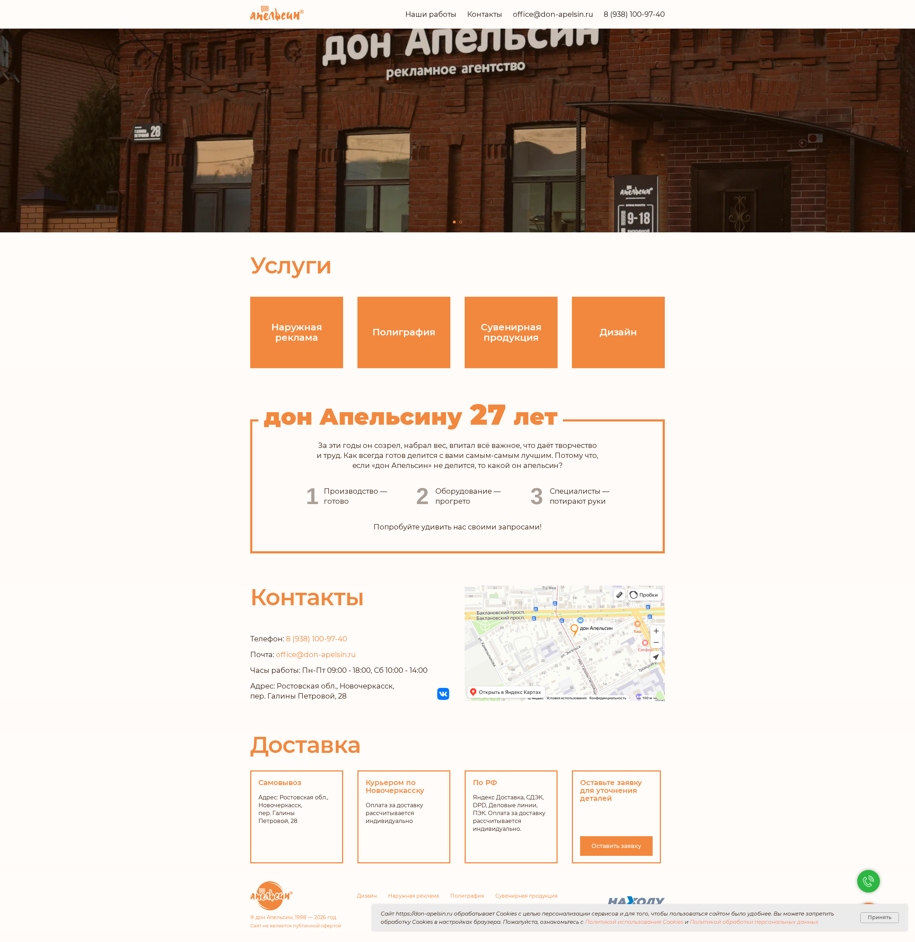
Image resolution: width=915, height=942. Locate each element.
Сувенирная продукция (526, 896)
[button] (291, 148)
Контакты (484, 14)
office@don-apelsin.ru (553, 14)
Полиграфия (467, 896)
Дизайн (367, 896)
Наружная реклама (413, 896)
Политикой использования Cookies (634, 921)
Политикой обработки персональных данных (754, 921)
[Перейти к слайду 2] (460, 222)
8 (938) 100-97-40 (634, 14)
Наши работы (430, 14)
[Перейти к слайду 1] (454, 222)
